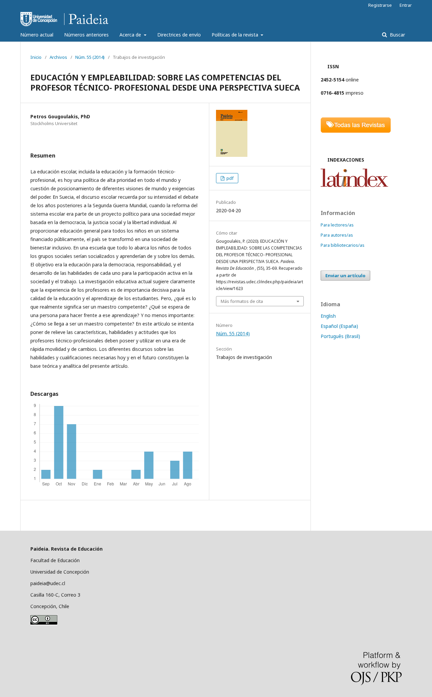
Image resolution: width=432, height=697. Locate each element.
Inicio (36, 57)
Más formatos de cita (242, 301)
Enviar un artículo (345, 275)
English (328, 316)
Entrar (406, 5)
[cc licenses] (43, 623)
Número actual (36, 34)
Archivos (58, 57)
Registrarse (380, 5)
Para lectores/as (337, 225)
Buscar (396, 34)
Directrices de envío (179, 34)
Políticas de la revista (236, 34)
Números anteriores (86, 34)
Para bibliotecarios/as (342, 245)
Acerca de (130, 34)
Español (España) (339, 326)
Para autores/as (337, 235)
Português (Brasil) (340, 336)
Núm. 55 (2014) (90, 57)
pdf (229, 178)
